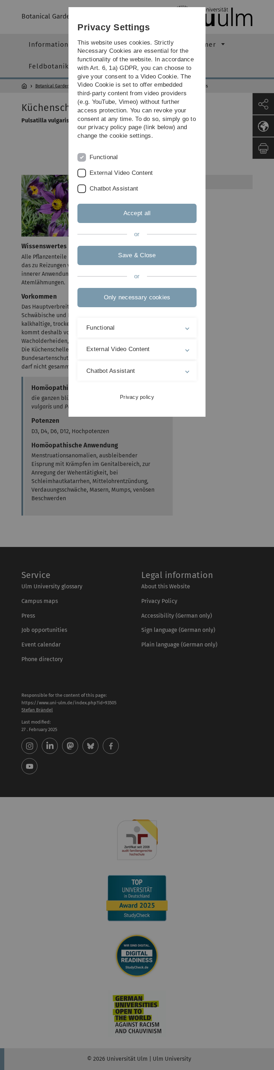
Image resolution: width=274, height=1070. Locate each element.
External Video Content (121, 172)
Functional (104, 157)
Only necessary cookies (137, 297)
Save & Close (137, 255)
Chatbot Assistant (114, 188)
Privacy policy (137, 397)
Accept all (137, 213)
